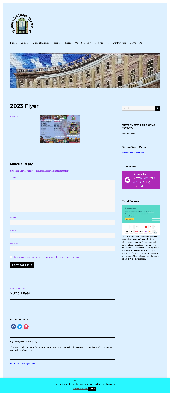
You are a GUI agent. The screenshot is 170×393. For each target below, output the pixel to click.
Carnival (25, 43)
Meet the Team (83, 43)
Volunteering (102, 43)
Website (14, 243)
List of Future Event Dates (133, 153)
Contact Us (136, 43)
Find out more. (80, 388)
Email (14, 230)
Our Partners (119, 43)
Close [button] (92, 389)
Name (14, 217)
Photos (67, 43)
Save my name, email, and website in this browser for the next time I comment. (47, 257)
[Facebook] (13, 327)
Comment (16, 177)
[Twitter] (20, 327)
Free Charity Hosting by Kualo (22, 364)
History (56, 43)
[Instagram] (26, 327)
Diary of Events (41, 43)
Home (13, 43)
